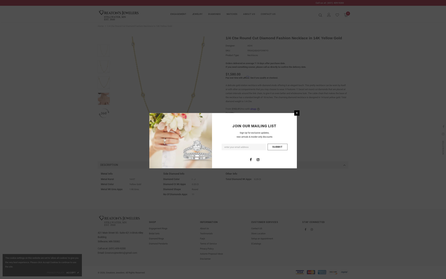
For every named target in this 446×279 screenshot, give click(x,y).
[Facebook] (250, 159)
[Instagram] (258, 159)
